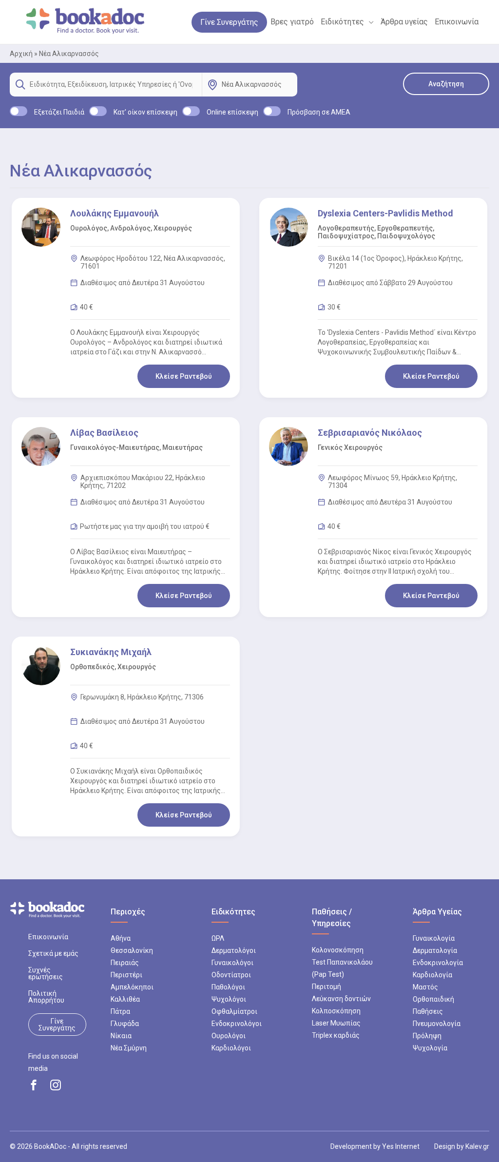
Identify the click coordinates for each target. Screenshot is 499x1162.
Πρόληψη (427, 1036)
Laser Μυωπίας (336, 1023)
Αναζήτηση (446, 84)
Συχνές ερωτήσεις (45, 973)
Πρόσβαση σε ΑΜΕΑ (319, 112)
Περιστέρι (126, 975)
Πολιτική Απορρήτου (46, 996)
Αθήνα (121, 938)
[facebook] (33, 1085)
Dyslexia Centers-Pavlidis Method (385, 213)
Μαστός (425, 987)
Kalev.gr (477, 1146)
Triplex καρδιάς (336, 1035)
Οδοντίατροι (231, 975)
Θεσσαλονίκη (132, 950)
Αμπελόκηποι (132, 987)
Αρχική (21, 54)
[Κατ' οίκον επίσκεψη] (98, 111)
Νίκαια (121, 1036)
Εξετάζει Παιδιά (59, 112)
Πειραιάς (125, 963)
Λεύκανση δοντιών (341, 999)
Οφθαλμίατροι (234, 1011)
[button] (369, 22)
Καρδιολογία (432, 975)
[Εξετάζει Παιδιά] (18, 111)
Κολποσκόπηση (336, 1011)
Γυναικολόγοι (232, 963)
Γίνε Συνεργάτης (57, 1024)
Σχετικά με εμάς (53, 953)
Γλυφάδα (125, 1023)
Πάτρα (120, 1011)
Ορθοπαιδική (433, 999)
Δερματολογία (435, 950)
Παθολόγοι (228, 987)
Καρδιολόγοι (231, 1048)
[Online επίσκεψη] (191, 111)
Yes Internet (401, 1146)
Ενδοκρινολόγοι (236, 1023)
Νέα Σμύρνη (129, 1048)
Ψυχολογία (430, 1048)
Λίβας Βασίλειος (104, 432)
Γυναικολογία (434, 938)
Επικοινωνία (48, 937)
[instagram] (55, 1085)
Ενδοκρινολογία (438, 963)
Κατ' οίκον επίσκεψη (145, 112)
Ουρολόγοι (228, 1036)
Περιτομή (326, 986)
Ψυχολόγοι (228, 999)
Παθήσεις (428, 1011)
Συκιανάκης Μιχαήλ (111, 652)
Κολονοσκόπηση (338, 950)
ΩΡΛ (217, 938)
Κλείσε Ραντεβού (183, 376)
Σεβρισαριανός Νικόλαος (370, 432)
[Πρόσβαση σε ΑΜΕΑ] (272, 111)
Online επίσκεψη (232, 112)
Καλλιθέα (125, 999)
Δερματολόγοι (233, 950)
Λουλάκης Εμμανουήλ (114, 213)
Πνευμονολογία (437, 1023)
